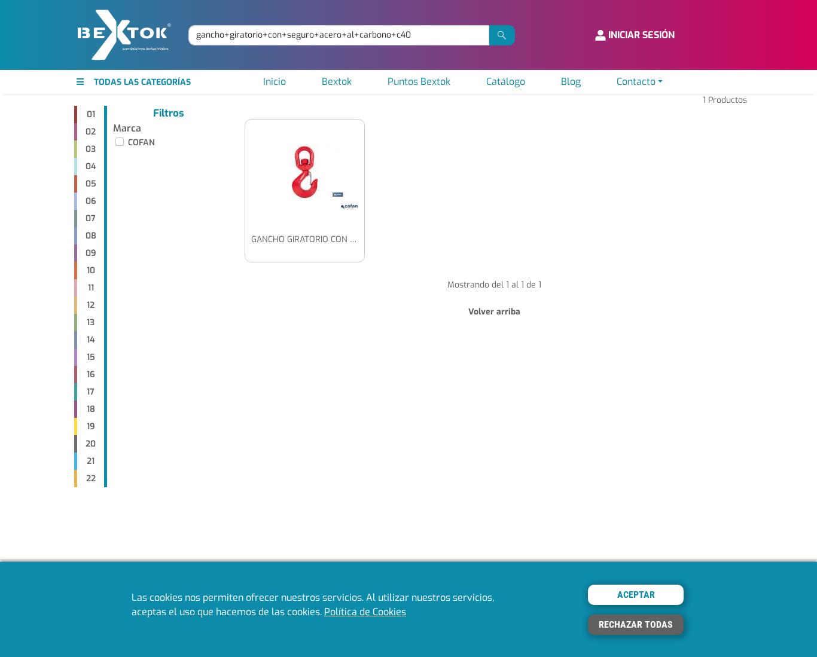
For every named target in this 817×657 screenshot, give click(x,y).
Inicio (274, 81)
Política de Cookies (365, 612)
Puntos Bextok (419, 81)
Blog (571, 81)
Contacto (636, 81)
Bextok (337, 81)
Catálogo (505, 81)
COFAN (141, 142)
